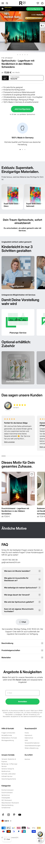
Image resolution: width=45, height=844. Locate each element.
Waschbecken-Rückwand (10, 803)
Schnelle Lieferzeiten (9, 774)
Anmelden (22, 701)
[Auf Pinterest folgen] (14, 814)
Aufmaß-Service (7, 776)
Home (27, 733)
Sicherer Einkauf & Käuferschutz (8, 770)
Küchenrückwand (7, 790)
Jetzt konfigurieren (22, 109)
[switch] (40, 841)
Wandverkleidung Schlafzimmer (7, 806)
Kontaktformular (7, 735)
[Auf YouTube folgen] (19, 814)
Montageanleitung (8, 740)
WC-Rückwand (7, 800)
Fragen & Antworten (8, 733)
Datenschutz (29, 738)
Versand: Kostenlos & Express (9, 760)
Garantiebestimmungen (32, 745)
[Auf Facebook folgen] (3, 814)
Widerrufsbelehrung (31, 748)
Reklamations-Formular (9, 738)
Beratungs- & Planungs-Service (10, 765)
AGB (26, 740)
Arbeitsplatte (6, 798)
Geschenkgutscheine (9, 779)
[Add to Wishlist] (32, 474)
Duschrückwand (7, 792)
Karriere (27, 759)
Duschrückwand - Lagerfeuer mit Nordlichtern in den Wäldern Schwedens (15, 511)
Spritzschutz (6, 795)
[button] (18, 442)
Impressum (28, 735)
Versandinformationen (32, 743)
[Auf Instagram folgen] (8, 814)
